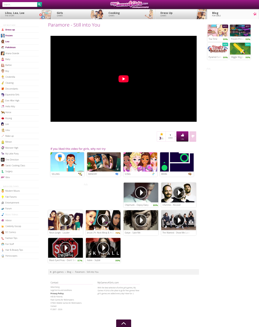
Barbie (8, 65)
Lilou (7, 130)
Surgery (8, 171)
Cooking (114, 14)
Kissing (8, 118)
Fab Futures (11, 196)
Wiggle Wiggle (237, 57)
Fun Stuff (9, 244)
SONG (128, 174)
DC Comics (10, 232)
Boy (7, 71)
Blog (216, 14)
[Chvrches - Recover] (178, 192)
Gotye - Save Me (132, 232)
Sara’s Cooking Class (15, 165)
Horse (8, 112)
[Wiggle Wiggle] (240, 48)
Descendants (11, 88)
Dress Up (166, 14)
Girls (60, 14)
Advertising (55, 287)
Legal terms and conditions (61, 290)
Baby (7, 59)
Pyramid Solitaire (217, 57)
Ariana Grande (12, 53)
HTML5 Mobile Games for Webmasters (66, 303)
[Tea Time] (217, 30)
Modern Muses (12, 190)
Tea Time (213, 38)
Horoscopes (11, 255)
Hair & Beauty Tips (14, 249)
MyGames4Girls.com (129, 4)
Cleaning (9, 82)
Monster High (11, 147)
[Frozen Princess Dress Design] (240, 30)
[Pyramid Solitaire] (217, 48)
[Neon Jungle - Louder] (65, 219)
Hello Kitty (10, 106)
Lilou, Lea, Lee (14, 14)
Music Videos (11, 214)
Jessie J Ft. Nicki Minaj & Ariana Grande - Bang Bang (104, 232)
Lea (7, 41)
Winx (7, 177)
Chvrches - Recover (171, 204)
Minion (8, 141)
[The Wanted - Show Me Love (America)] (178, 219)
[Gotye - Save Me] (141, 219)
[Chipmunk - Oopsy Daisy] (141, 192)
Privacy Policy (57, 293)
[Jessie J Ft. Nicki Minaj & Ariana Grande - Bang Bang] (103, 219)
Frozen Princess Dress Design (241, 38)
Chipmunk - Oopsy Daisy (137, 204)
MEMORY (92, 174)
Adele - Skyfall (93, 260)
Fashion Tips (11, 238)
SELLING (56, 174)
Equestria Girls (12, 94)
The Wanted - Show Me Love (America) (179, 232)
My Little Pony (12, 153)
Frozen (9, 35)
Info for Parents (57, 296)
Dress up (10, 29)
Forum (8, 208)
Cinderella (10, 76)
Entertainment (12, 202)
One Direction (12, 159)
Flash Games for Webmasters (62, 300)
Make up (9, 135)
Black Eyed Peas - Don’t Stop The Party (66, 260)
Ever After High (12, 100)
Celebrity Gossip (13, 226)
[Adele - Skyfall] (103, 247)
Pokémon (10, 47)
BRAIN (164, 174)
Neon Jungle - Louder (59, 232)
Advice (8, 220)
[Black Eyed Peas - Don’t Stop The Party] (65, 247)
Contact (54, 306)
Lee (7, 124)
